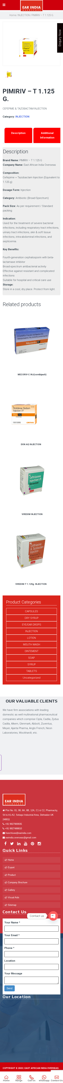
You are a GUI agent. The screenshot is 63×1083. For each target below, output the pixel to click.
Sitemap (11, 905)
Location (9, 960)
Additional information (47, 135)
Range (18, 1080)
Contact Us (57, 1080)
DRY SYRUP (31, 618)
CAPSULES (31, 611)
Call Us (31, 1080)
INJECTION (24, 15)
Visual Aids (13, 897)
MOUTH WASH (31, 644)
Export (11, 867)
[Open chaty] (53, 916)
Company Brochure (17, 882)
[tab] (18, 135)
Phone (9, 948)
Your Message (13, 973)
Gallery (11, 890)
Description (18, 133)
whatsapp (44, 1080)
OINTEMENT (31, 651)
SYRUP (31, 664)
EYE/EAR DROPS (31, 624)
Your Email (12, 935)
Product (11, 875)
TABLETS (31, 671)
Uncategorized (31, 677)
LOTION (31, 637)
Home (12, 15)
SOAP (31, 657)
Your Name (12, 922)
